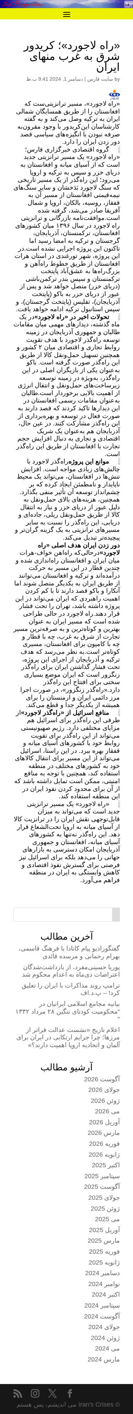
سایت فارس (100, 79)
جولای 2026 (104, 1089)
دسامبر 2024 (102, 1273)
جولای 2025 (104, 1197)
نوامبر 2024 (104, 1283)
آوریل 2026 (104, 1122)
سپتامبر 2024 (102, 1305)
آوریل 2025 (104, 1230)
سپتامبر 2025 (102, 1176)
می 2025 (107, 1219)
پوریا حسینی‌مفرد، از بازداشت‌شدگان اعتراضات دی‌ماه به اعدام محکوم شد (71, 971)
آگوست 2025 (102, 1186)
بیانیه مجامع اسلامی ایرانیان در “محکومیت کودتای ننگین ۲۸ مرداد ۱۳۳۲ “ (67, 1011)
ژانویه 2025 (104, 1262)
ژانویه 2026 (104, 1154)
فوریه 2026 (104, 1143)
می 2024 (107, 1348)
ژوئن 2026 (105, 1100)
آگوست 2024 (102, 1316)
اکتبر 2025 (106, 1165)
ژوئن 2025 (105, 1208)
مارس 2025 (104, 1240)
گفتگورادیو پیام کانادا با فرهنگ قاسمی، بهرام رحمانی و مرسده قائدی (69, 952)
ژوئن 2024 (105, 1337)
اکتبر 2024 (106, 1294)
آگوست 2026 (102, 1079)
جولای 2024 (104, 1326)
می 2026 (107, 1111)
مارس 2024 (104, 1359)
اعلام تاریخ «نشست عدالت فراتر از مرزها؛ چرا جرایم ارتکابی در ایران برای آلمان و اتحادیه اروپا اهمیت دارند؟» (68, 1037)
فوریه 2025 (104, 1251)
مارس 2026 (104, 1132)
